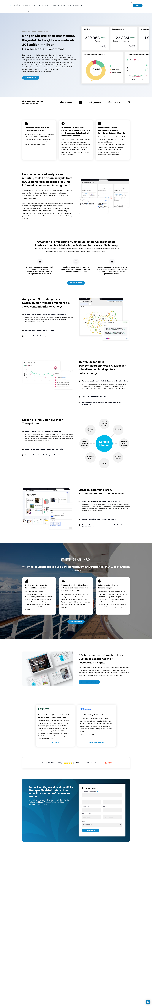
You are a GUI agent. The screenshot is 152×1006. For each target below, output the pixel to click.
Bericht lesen (55, 742)
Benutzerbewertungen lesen (97, 742)
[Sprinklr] (15, 5)
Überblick (48, 11)
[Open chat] (148, 1002)
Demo (138, 5)
